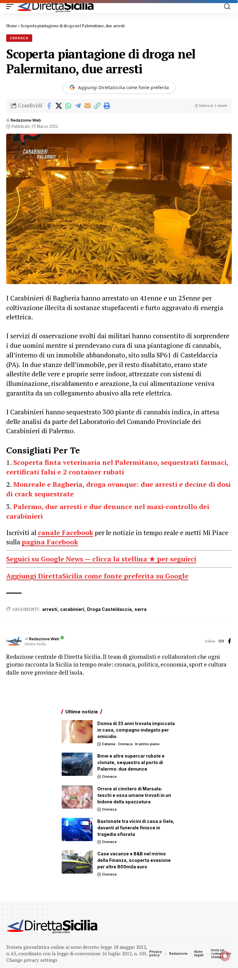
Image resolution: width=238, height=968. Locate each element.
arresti (49, 609)
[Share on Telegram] (77, 106)
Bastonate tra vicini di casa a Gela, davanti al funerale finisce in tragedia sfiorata (135, 828)
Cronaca (19, 38)
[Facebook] (229, 641)
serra (140, 609)
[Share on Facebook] (49, 106)
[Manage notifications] (225, 956)
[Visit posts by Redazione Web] (14, 641)
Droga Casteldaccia (109, 609)
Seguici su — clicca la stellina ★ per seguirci (101, 558)
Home (11, 25)
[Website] (221, 641)
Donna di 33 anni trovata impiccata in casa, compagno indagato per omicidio (136, 730)
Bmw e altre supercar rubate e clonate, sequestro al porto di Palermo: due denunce (131, 762)
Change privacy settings (31, 960)
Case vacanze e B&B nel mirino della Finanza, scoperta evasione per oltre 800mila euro (134, 860)
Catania (108, 744)
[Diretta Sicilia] (56, 6)
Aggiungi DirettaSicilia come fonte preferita (123, 87)
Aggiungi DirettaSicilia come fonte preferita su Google (97, 575)
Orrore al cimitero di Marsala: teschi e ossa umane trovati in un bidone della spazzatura (134, 795)
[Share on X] (58, 106)
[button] (11, 6)
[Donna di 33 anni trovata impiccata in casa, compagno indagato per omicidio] (77, 731)
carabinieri (72, 609)
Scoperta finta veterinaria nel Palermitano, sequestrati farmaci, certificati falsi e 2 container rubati (117, 467)
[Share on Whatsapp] (68, 106)
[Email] (87, 106)
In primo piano (147, 744)
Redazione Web (26, 120)
